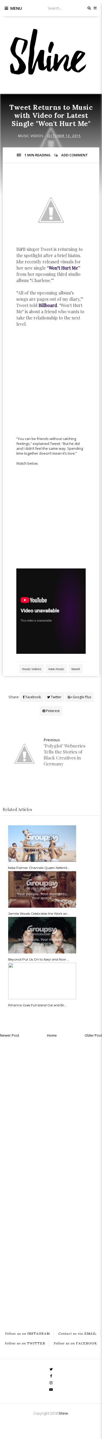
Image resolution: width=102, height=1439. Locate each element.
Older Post (93, 1035)
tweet (76, 669)
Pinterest (52, 711)
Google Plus (81, 697)
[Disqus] (51, 1109)
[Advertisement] (51, 384)
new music (56, 669)
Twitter (55, 697)
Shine (63, 1413)
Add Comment (74, 155)
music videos (30, 136)
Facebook (33, 697)
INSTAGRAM (27, 1333)
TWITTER (25, 1343)
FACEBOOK (75, 1343)
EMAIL (77, 1333)
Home (52, 1035)
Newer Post (9, 1035)
